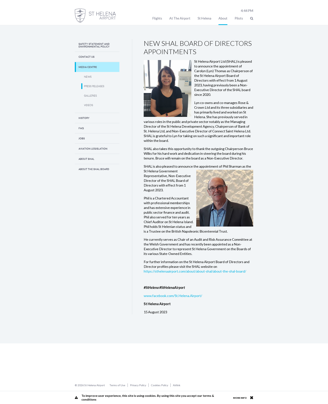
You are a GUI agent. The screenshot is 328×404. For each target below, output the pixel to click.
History (84, 118)
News (88, 76)
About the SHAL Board (94, 169)
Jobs (82, 138)
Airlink (176, 385)
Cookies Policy (159, 385)
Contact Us (87, 56)
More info (240, 397)
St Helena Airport (87, 362)
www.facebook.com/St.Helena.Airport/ (173, 296)
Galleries (90, 95)
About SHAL (86, 159)
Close (251, 397)
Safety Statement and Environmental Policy (94, 45)
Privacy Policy (138, 385)
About (222, 18)
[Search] (251, 18)
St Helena (204, 18)
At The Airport (179, 18)
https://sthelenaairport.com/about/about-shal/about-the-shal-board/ (195, 271)
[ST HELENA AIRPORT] (95, 16)
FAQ (81, 128)
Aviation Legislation (93, 148)
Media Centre (88, 67)
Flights (157, 18)
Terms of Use (117, 385)
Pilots (239, 18)
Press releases (94, 86)
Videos (88, 105)
